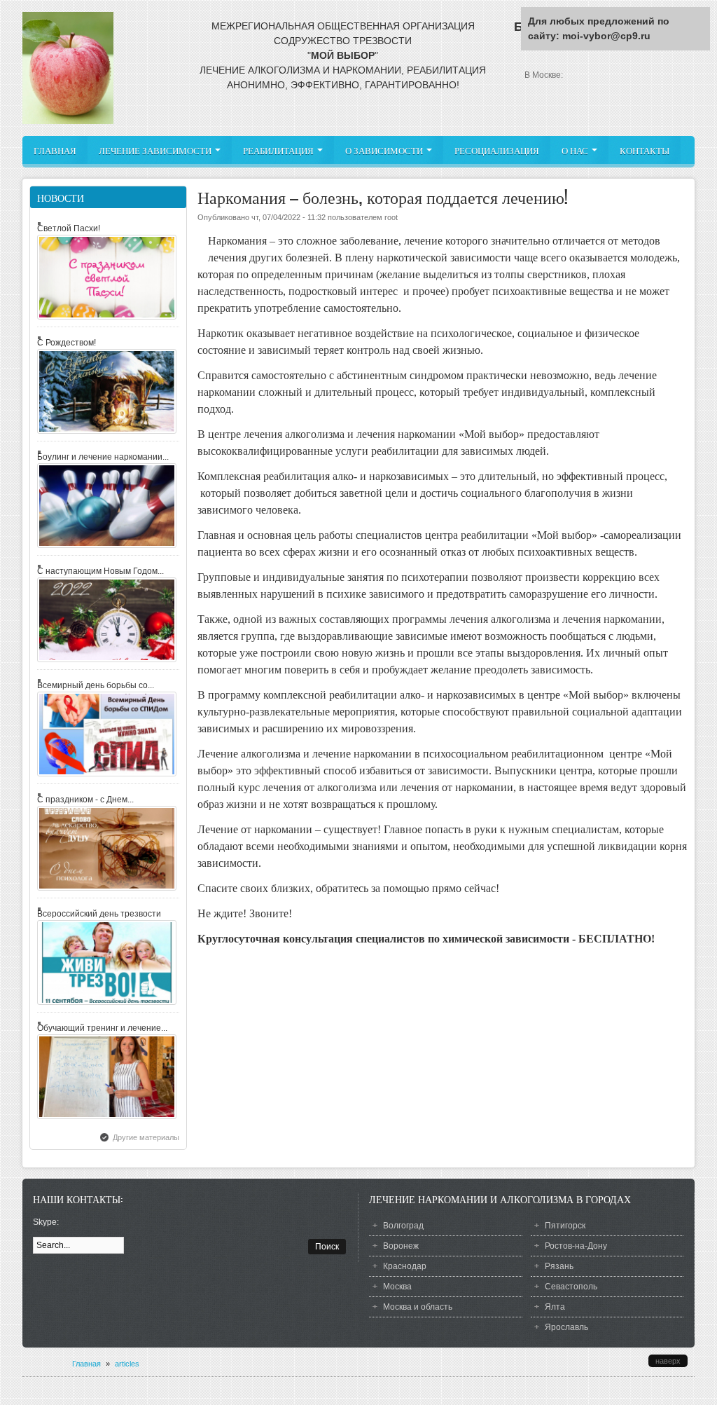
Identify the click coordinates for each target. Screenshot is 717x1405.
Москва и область (417, 1307)
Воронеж (401, 1246)
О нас (576, 150)
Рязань (559, 1266)
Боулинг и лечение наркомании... (103, 457)
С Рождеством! (66, 343)
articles (127, 1363)
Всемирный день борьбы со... (95, 685)
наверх (668, 1361)
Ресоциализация (496, 150)
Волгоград (403, 1226)
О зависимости (385, 150)
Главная (55, 150)
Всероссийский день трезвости (99, 914)
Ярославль (566, 1327)
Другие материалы (146, 1137)
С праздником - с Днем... (85, 799)
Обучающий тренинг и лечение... (102, 1028)
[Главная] (67, 121)
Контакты (644, 150)
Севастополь (571, 1286)
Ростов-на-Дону (576, 1246)
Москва (397, 1286)
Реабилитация (279, 150)
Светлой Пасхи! (68, 228)
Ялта (555, 1307)
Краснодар (404, 1266)
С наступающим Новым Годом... (100, 571)
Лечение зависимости (156, 150)
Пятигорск (565, 1226)
